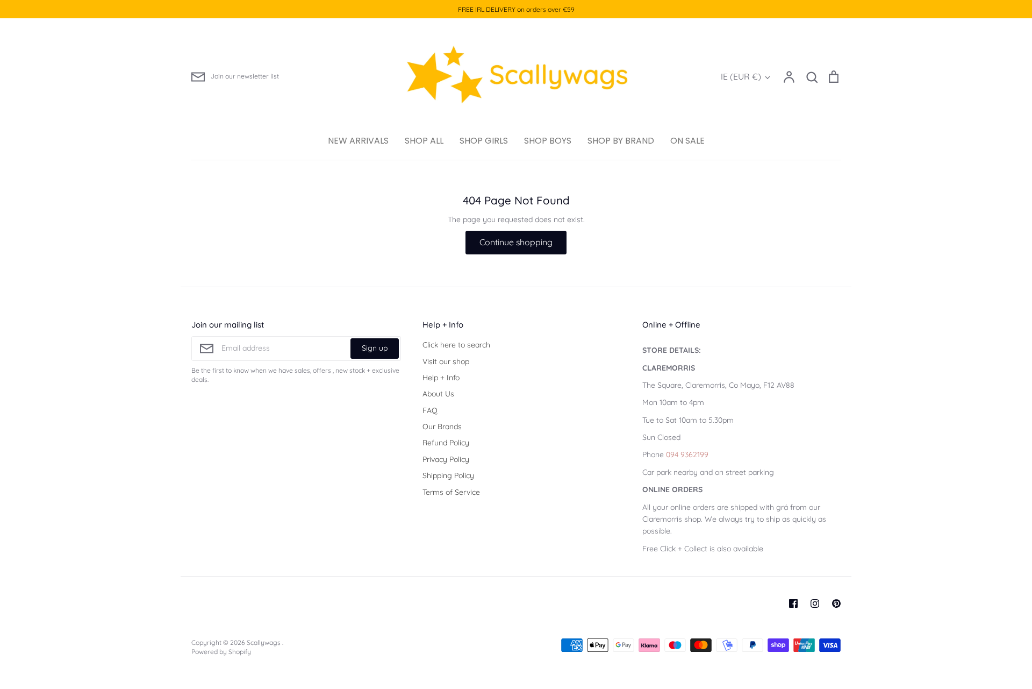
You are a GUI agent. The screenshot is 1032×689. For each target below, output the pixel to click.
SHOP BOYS (547, 140)
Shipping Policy (448, 475)
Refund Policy (445, 443)
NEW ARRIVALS (358, 140)
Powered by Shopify (221, 652)
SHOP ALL (424, 140)
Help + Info (441, 377)
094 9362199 (687, 454)
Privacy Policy (445, 459)
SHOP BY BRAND (620, 140)
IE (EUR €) (741, 76)
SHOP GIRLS (484, 140)
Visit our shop (445, 361)
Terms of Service (451, 492)
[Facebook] (793, 603)
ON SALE (687, 140)
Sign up (375, 348)
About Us (438, 394)
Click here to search (456, 345)
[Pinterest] (836, 603)
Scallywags (264, 642)
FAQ (430, 410)
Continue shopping (516, 242)
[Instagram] (815, 603)
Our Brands (442, 426)
